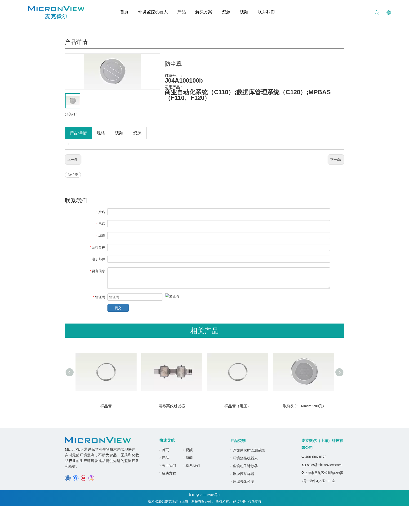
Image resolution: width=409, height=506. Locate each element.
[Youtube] (83, 478)
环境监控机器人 (153, 11)
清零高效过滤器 (172, 406)
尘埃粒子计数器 (245, 466)
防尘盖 (73, 175)
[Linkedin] (68, 478)
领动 (251, 501)
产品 (181, 11)
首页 (124, 11)
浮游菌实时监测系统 (249, 450)
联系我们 (266, 11)
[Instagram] (91, 478)
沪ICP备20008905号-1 (204, 495)
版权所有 (222, 501)
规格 (101, 132)
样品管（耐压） (237, 406)
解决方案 (203, 11)
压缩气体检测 (243, 481)
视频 (244, 11)
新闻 (189, 457)
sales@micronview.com (324, 464)
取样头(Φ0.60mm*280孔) (303, 406)
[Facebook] (76, 478)
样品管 (106, 406)
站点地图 (239, 501)
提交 (118, 308)
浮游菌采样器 (243, 473)
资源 (226, 11)
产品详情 (78, 132)
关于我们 (169, 465)
